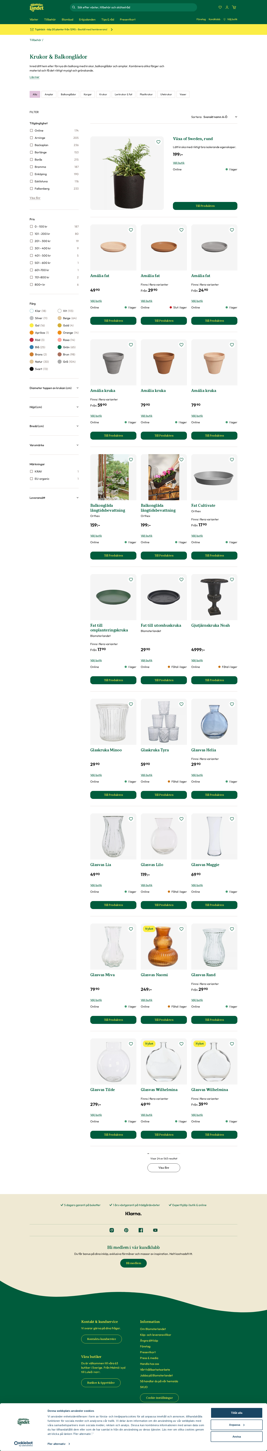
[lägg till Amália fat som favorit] (131, 230)
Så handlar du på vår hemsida (159, 1381)
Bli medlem (133, 1263)
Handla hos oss (149, 1364)
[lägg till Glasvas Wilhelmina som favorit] (181, 1044)
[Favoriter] (220, 7)
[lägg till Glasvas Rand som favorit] (232, 929)
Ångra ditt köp (149, 1340)
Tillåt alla (236, 1412)
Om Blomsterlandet (153, 1329)
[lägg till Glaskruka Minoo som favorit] (131, 704)
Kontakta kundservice (101, 1339)
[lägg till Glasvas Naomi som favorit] (181, 929)
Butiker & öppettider (101, 1382)
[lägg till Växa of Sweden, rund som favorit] (158, 142)
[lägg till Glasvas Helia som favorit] (232, 704)
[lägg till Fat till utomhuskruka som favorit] (181, 579)
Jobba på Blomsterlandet (156, 1375)
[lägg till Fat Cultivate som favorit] (232, 459)
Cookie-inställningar (159, 1397)
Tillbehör (35, 40)
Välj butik (232, 19)
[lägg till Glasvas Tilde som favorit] (131, 1044)
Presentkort (148, 1352)
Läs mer (35, 77)
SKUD (144, 1387)
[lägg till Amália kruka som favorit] (131, 344)
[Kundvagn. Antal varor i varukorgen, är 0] (233, 7)
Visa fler (35, 198)
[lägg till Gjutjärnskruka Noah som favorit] (232, 579)
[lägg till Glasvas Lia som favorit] (131, 819)
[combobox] (137, 7)
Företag (201, 19)
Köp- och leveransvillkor (155, 1335)
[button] (54, 388)
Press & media (149, 1358)
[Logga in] (227, 7)
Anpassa (234, 1424)
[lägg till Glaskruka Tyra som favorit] (181, 704)
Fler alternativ (56, 1443)
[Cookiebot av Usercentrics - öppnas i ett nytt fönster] (23, 1444)
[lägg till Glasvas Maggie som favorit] (232, 819)
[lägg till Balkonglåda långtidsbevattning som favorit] (131, 459)
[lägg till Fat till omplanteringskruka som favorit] (131, 579)
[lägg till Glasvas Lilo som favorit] (181, 819)
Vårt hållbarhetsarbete (155, 1369)
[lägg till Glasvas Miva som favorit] (131, 929)
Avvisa (236, 1436)
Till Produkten (120, 322)
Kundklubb (214, 19)
